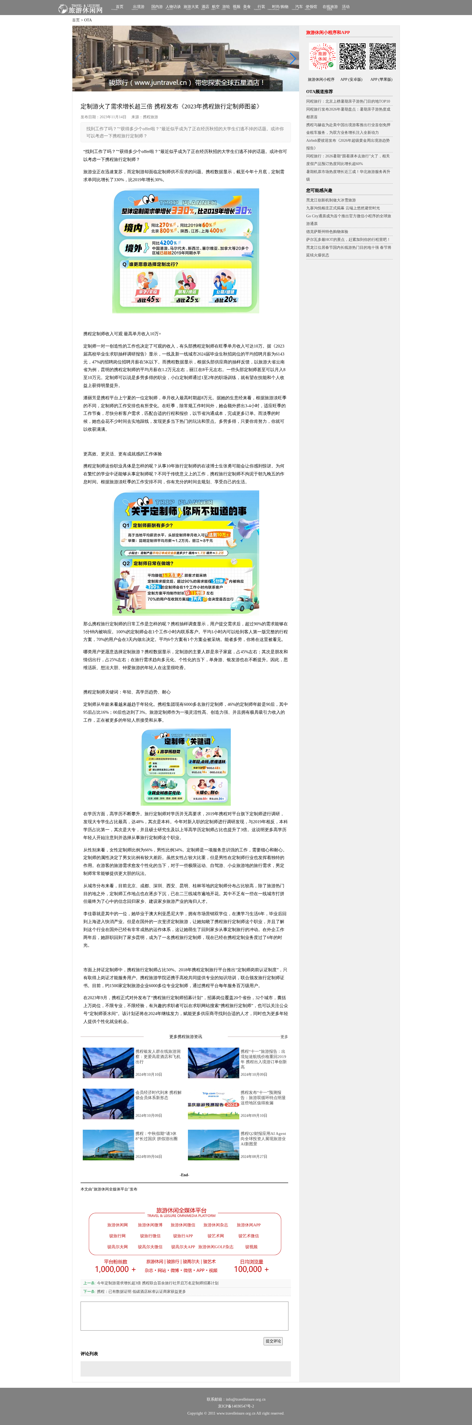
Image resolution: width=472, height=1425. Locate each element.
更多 (284, 1037)
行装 (261, 7)
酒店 (205, 7)
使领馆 (311, 7)
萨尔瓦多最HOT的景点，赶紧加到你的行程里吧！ (348, 240)
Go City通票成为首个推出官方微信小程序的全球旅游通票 (348, 220)
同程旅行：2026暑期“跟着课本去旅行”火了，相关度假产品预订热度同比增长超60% (348, 160)
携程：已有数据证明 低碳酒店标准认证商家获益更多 (134, 1292)
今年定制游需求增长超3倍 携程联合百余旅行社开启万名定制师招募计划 (151, 1283)
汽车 (299, 7)
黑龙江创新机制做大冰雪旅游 (331, 200)
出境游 (138, 7)
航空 (216, 7)
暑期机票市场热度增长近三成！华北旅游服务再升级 (348, 175)
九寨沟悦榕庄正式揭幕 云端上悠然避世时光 (343, 208)
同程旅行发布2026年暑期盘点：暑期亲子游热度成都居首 (348, 113)
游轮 (226, 7)
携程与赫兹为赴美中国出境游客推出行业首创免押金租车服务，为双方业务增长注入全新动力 (348, 129)
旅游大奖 (191, 7)
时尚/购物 (280, 7)
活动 (346, 7)
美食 (247, 7)
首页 (119, 7)
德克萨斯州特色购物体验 (327, 232)
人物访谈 (173, 7)
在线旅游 (330, 8)
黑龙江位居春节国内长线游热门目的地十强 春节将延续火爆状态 (348, 251)
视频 (236, 7)
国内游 (157, 7)
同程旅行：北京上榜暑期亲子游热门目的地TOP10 (348, 101)
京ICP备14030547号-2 (236, 1406)
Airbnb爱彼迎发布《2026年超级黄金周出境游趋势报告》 (348, 144)
